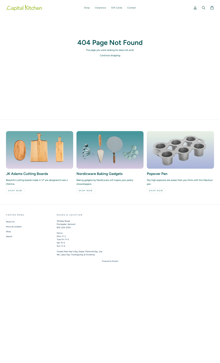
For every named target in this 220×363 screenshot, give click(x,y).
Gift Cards (116, 7)
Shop (87, 7)
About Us (10, 221)
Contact (131, 7)
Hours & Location (14, 226)
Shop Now (15, 191)
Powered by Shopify (110, 261)
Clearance (100, 7)
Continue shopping (110, 55)
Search (9, 236)
